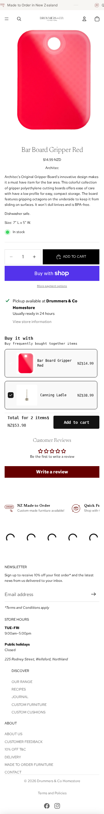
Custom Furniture (29, 704)
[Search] (19, 18)
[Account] (84, 18)
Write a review (52, 472)
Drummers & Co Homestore (58, 781)
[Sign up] (93, 594)
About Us (13, 734)
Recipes (19, 689)
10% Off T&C (15, 749)
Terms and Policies (52, 793)
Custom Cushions (28, 712)
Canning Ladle (53, 395)
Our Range (22, 681)
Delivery (13, 757)
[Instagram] (57, 805)
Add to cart (76, 422)
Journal (20, 697)
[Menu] (6, 19)
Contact (13, 772)
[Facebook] (46, 805)
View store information (32, 321)
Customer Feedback (23, 741)
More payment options (52, 286)
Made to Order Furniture (29, 764)
